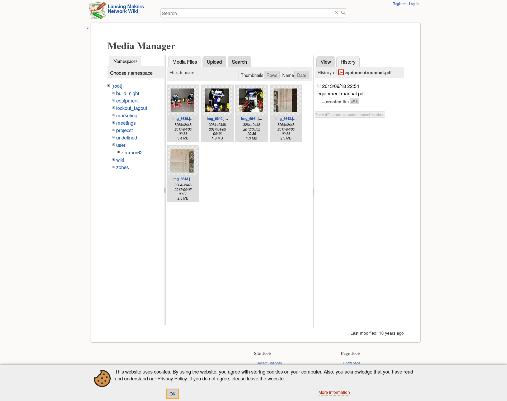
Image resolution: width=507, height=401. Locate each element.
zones (122, 167)
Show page (351, 362)
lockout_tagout (131, 107)
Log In (414, 3)
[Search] (343, 13)
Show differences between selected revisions (349, 114)
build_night (127, 93)
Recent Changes (269, 362)
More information (334, 392)
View (326, 61)
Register (399, 3)
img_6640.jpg (218, 118)
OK (173, 394)
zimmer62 (132, 152)
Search (239, 61)
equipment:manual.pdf (368, 72)
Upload (214, 61)
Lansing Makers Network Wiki (126, 9)
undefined (126, 137)
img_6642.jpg (286, 118)
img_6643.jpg (183, 178)
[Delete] (336, 13)
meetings (126, 122)
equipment (127, 100)
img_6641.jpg (252, 118)
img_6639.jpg (183, 118)
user (120, 144)
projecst (124, 130)
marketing (126, 115)
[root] (116, 85)
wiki (120, 159)
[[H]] (97, 12)
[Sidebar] (88, 26)
